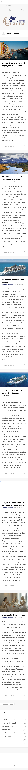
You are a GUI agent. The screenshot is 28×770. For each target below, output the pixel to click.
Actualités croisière (7, 68)
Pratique (5, 743)
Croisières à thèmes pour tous (13, 615)
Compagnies (6, 729)
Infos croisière (6, 736)
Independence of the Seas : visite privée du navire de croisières (12, 392)
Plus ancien (8, 704)
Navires (4, 739)
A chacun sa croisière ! (9, 719)
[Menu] (2, 2)
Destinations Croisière (9, 733)
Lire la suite (9, 146)
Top (14, 765)
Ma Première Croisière (10, 723)
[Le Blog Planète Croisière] (14, 21)
